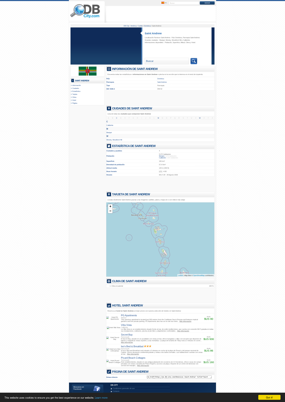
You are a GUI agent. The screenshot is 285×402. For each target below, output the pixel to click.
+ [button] (110, 206)
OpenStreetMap (199, 275)
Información (76, 85)
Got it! (269, 397)
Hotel (193, 42)
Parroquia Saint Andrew (191, 37)
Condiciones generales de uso (124, 388)
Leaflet (180, 275)
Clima (188, 42)
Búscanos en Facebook (78, 388)
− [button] (110, 211)
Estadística (76, 91)
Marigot (162, 40)
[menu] (163, 2)
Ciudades (75, 88)
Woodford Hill (176, 40)
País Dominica (177, 37)
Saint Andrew (153, 33)
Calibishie (186, 40)
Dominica (160, 79)
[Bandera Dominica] (88, 75)
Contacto (116, 391)
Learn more (101, 397)
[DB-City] (85, 18)
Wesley (168, 40)
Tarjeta (74, 94)
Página (74, 103)
